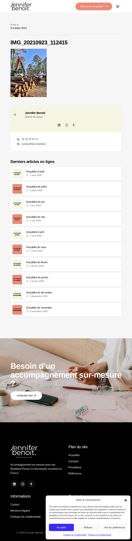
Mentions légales (20, 510)
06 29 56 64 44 (30, 139)
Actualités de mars (36, 247)
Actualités (74, 455)
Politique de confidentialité (74, 535)
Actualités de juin (35, 201)
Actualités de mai (35, 217)
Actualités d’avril (35, 232)
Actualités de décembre (39, 292)
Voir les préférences (114, 527)
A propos (73, 461)
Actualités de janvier (37, 277)
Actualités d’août (35, 171)
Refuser (88, 527)
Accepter (61, 527)
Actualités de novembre (39, 307)
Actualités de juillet (36, 186)
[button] (125, 500)
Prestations (74, 467)
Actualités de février (36, 262)
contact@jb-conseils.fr (34, 143)
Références (75, 473)
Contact (14, 504)
